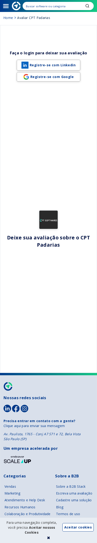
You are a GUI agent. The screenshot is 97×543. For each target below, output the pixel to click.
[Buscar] (58, 6)
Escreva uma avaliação (74, 493)
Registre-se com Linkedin (53, 65)
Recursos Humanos (19, 507)
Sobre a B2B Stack (71, 486)
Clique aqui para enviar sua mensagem (34, 426)
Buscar (87, 6)
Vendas (10, 486)
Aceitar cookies (78, 527)
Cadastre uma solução (74, 500)
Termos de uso (68, 514)
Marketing (12, 493)
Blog (59, 507)
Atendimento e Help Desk (24, 500)
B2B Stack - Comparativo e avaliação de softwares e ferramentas (16, 6)
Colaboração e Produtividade (27, 514)
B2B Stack (8, 386)
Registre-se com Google (52, 76)
